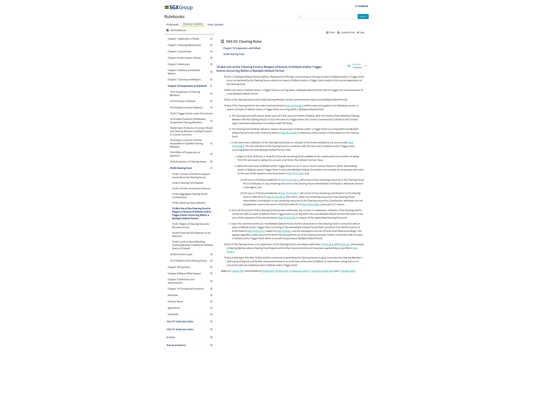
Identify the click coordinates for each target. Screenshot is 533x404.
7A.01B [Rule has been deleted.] (186, 107)
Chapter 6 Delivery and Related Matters (184, 72)
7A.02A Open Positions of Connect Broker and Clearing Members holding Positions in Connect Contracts (191, 131)
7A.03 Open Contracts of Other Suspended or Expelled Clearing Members (186, 143)
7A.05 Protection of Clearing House (188, 161)
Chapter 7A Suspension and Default (187, 85)
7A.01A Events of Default (182, 101)
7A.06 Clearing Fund (181, 168)
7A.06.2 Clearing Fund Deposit (187, 182)
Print (332, 32)
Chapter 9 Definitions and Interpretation (181, 281)
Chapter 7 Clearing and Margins (184, 79)
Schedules (173, 314)
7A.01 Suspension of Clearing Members (185, 93)
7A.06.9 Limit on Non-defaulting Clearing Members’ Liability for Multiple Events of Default (192, 245)
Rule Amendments (176, 345)
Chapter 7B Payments (179, 267)
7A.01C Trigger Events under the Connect (191, 113)
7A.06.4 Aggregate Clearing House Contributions (189, 195)
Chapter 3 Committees (179, 51)
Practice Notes (175, 301)
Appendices (174, 307)
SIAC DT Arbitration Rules (180, 321)
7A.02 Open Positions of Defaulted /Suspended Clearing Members (188, 121)
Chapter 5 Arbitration (179, 64)
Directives (173, 295)
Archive (171, 337)
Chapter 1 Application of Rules (183, 38)
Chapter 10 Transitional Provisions (186, 288)
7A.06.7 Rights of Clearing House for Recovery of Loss (190, 225)
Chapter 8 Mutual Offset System (184, 273)
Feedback (362, 6)
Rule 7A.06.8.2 (284, 231)
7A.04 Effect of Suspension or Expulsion (185, 154)
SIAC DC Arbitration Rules (180, 329)
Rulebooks (174, 16)
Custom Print (348, 32)
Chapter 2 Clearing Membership (184, 45)
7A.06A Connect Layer (181, 254)
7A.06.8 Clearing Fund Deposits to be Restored (191, 234)
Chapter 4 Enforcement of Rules (184, 57)
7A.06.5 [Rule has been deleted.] (188, 202)
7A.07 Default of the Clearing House (188, 260)
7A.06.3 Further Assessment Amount (191, 188)
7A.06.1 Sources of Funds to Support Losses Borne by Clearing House (191, 175)
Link (362, 32)
